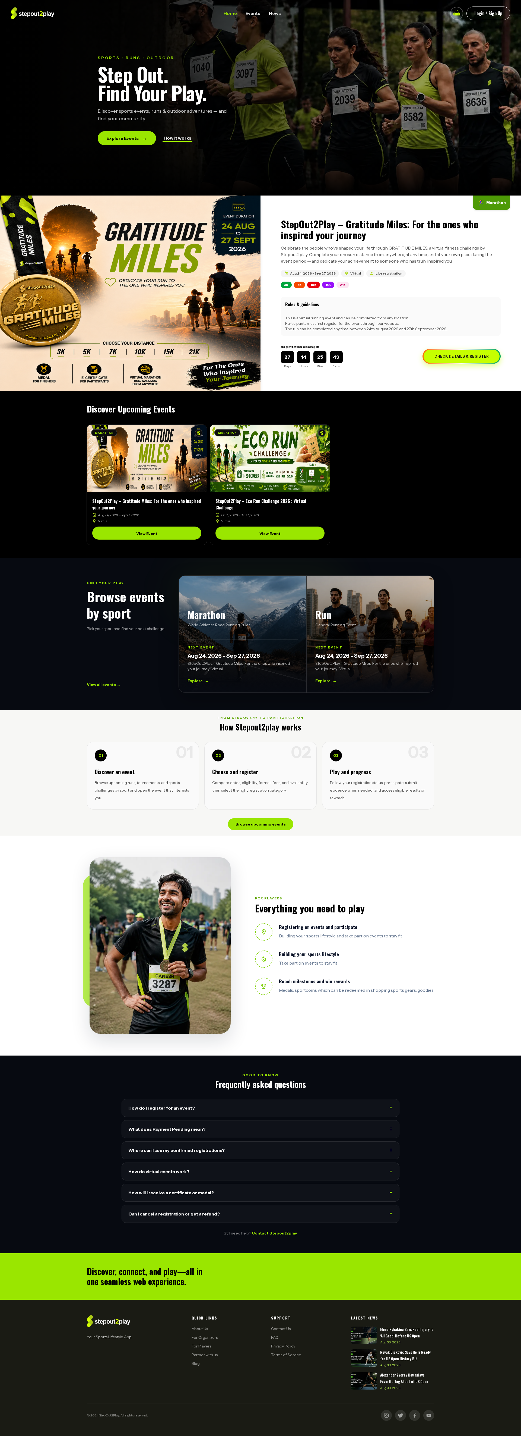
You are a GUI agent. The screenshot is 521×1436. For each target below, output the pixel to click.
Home (230, 13)
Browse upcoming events (261, 824)
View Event (146, 533)
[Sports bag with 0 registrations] (456, 13)
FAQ (274, 1337)
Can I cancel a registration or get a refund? (260, 1214)
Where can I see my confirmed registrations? (260, 1150)
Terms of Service (286, 1354)
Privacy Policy (283, 1346)
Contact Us (281, 1328)
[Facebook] (414, 1415)
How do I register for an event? (260, 1108)
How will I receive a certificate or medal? (260, 1192)
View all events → (103, 684)
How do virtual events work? (260, 1171)
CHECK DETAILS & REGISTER (461, 356)
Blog (196, 1363)
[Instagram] (386, 1415)
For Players (201, 1346)
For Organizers (205, 1337)
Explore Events (126, 138)
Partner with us (205, 1354)
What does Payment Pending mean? (260, 1129)
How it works (177, 138)
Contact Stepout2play (274, 1233)
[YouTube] (428, 1415)
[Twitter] (400, 1415)
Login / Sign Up (488, 13)
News (275, 13)
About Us (200, 1328)
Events (253, 13)
